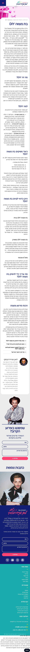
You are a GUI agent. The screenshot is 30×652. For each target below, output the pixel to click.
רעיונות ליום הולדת (23, 611)
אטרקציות (25, 592)
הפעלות (26, 596)
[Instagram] (17, 560)
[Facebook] (22, 560)
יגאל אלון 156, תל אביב (19, 630)
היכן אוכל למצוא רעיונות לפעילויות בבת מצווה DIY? (14, 348)
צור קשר (25, 576)
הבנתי (27, 650)
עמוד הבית (25, 572)
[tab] (15, 340)
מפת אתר (25, 581)
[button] (3, 3)
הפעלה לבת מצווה (17, 20)
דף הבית (25, 20)
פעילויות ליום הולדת (22, 609)
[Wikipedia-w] (7, 560)
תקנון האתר (25, 579)
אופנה (26, 590)
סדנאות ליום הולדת (22, 612)
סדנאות (26, 598)
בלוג (27, 577)
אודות (26, 574)
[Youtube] (12, 560)
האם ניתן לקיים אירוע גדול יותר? (15, 344)
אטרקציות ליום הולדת (22, 607)
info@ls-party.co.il (20, 627)
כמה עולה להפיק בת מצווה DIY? (15, 341)
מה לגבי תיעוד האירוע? (17, 352)
